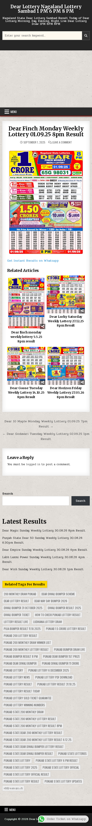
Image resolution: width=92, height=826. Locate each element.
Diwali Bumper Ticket (17, 615)
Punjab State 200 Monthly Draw (24, 712)
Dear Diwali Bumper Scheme (58, 594)
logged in (33, 464)
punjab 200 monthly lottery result (26, 649)
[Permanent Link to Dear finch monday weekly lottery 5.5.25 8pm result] (26, 302)
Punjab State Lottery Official (61, 767)
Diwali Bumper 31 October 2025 (23, 608)
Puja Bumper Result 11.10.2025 (22, 628)
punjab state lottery (17, 760)
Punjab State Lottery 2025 (20, 767)
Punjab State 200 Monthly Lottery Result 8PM (33, 726)
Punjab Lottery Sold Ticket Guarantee (27, 698)
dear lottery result (16, 601)
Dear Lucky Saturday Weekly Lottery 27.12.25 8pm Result (66, 321)
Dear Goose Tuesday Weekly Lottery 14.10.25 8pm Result (26, 392)
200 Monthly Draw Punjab (20, 594)
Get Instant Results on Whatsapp (33, 260)
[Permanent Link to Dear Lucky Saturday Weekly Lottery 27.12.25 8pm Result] (66, 294)
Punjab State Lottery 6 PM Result (57, 760)
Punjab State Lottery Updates (63, 781)
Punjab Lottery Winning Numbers (24, 705)
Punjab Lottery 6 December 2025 (48, 670)
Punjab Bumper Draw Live (69, 649)
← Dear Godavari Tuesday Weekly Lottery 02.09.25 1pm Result (45, 436)
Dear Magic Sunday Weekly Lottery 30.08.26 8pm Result (43, 530)
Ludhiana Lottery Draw (47, 621)
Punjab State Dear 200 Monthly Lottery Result (33, 732)
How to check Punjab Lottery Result (58, 615)
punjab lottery (13, 670)
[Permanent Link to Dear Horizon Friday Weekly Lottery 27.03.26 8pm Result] (66, 366)
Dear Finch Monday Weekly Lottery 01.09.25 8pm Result (46, 131)
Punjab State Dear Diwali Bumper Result (28, 753)
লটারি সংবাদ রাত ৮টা (13, 788)
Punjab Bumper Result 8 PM (21, 656)
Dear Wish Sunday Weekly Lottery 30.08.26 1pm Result (43, 569)
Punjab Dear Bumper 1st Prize (61, 656)
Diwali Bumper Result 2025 (64, 608)
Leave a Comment (62, 142)
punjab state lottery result (21, 781)
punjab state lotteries (72, 753)
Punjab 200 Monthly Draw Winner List (27, 642)
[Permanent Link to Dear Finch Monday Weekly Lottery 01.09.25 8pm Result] (46, 201)
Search (7, 493)
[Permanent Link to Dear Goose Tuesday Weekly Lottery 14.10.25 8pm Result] (26, 366)
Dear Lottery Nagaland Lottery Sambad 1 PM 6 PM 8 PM (46, 9)
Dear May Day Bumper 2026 (50, 601)
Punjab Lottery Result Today (22, 691)
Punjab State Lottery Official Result (26, 774)
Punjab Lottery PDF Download (53, 677)
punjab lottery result (18, 684)
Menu (13, 111)
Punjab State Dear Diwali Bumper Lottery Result (34, 746)
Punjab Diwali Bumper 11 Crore (60, 663)
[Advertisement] (46, 79)
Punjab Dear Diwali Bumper (20, 663)
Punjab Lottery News (17, 677)
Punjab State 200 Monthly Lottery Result (30, 719)
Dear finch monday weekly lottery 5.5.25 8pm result (26, 336)
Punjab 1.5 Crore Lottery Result (66, 628)
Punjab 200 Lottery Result (20, 635)
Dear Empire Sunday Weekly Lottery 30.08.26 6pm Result (44, 550)
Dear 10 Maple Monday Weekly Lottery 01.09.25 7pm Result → (45, 424)
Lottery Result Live (16, 621)
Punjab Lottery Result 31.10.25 (56, 684)
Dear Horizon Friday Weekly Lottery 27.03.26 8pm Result (65, 392)
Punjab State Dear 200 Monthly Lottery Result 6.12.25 (37, 739)
